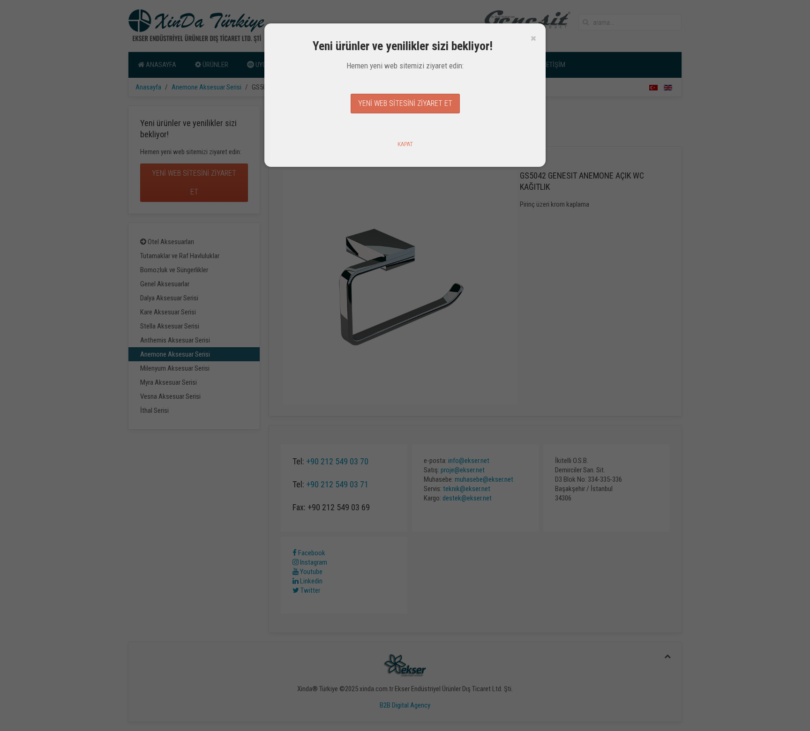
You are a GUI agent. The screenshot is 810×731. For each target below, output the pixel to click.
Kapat (405, 144)
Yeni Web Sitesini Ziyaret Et (405, 103)
